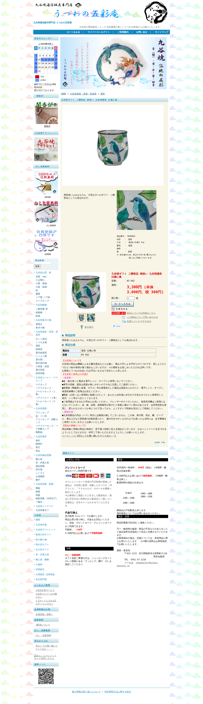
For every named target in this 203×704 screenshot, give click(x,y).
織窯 (38, 519)
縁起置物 (40, 466)
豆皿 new (41, 276)
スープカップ (42, 300)
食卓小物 (40, 327)
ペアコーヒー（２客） (47, 398)
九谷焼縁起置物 (43, 455)
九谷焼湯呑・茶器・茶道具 (47, 333)
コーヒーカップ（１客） (46, 393)
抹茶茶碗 (40, 373)
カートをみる (73, 32)
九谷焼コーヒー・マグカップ (47, 379)
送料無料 (48, 197)
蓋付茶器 (40, 369)
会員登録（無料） (44, 614)
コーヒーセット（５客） (46, 403)
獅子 (38, 480)
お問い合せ (141, 32)
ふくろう (40, 473)
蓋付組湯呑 (41, 352)
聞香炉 (47, 126)
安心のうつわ (41, 641)
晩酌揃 (39, 432)
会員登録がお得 (42, 609)
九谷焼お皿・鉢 (43, 272)
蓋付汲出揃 (41, 363)
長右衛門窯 (41, 579)
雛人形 (39, 459)
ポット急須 (41, 339)
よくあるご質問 (42, 585)
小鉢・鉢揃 (41, 287)
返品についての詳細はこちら (141, 313)
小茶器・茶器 (42, 366)
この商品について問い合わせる (142, 317)
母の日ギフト (42, 544)
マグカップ (41, 384)
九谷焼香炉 (41, 436)
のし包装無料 (51, 225)
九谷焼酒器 (41, 408)
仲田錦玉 (40, 569)
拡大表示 (89, 327)
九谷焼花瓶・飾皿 (44, 484)
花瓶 (38, 495)
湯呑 (38, 345)
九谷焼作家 (41, 524)
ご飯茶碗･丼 (42, 309)
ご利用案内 (123, 32)
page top (160, 442)
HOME (63, 94)
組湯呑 (39, 349)
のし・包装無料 (42, 630)
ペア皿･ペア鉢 (43, 297)
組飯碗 (39, 312)
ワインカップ (42, 412)
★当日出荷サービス (45, 590)
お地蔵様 (40, 476)
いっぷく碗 (41, 356)
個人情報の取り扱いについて (86, 691)
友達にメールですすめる (139, 321)
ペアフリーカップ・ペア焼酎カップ (47, 427)
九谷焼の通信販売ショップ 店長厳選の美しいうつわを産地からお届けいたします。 (120, 27)
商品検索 (39, 260)
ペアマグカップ (43, 388)
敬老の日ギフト (43, 534)
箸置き (39, 324)
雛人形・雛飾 (42, 559)
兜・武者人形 (42, 462)
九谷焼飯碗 (41, 305)
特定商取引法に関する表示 (118, 691)
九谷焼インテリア (44, 506)
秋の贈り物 (41, 539)
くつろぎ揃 (41, 342)
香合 (38, 451)
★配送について (43, 625)
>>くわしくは (89, 436)
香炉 (38, 440)
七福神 (39, 564)
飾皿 (38, 491)
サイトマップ (161, 32)
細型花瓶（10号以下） (47, 498)
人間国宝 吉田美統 (45, 574)
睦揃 (38, 316)
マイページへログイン (99, 32)
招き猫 (39, 469)
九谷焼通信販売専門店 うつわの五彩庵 (52, 22)
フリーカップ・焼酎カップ (47, 421)
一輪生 (39, 502)
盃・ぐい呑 (41, 416)
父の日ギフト (42, 549)
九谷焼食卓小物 (43, 320)
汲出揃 (39, 359)
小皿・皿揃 (41, 283)
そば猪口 (41, 280)
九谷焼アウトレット (46, 529)
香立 (38, 447)
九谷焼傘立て (42, 510)
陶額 (38, 488)
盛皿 (38, 293)
